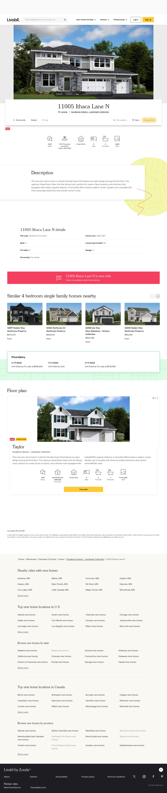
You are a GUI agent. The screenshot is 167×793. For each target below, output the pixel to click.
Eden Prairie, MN (60, 584)
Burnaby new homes (95, 695)
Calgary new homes (129, 695)
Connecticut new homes (96, 656)
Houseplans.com (38, 787)
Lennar (64, 112)
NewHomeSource (12, 787)
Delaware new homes (128, 656)
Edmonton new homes (62, 700)
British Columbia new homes (65, 730)
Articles (103, 20)
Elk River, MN (92, 584)
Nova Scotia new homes (97, 736)
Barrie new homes (26, 695)
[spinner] (65, 19)
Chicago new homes (129, 614)
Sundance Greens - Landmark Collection (90, 112)
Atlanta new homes (26, 614)
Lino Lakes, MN (25, 590)
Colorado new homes (61, 656)
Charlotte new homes (96, 614)
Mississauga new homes (97, 706)
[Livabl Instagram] (144, 776)
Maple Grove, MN (94, 590)
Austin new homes (60, 614)
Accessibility (61, 776)
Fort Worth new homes (62, 620)
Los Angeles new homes (63, 626)
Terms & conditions (116, 776)
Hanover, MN (126, 584)
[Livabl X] (134, 776)
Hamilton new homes (95, 700)
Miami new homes (94, 626)
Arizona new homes (94, 650)
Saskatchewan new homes (132, 745)
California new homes (28, 656)
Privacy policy (87, 776)
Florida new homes (60, 662)
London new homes (27, 706)
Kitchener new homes (130, 700)
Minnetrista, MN (127, 590)
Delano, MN (23, 584)
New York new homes (130, 626)
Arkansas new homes (128, 650)
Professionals (119, 20)
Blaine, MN (57, 578)
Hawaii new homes (127, 662)
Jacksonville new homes (131, 620)
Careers (33, 776)
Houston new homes (95, 620)
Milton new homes (60, 706)
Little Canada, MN (60, 590)
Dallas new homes (26, 620)
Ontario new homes (27, 745)
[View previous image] (8, 65)
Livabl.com (106, 537)
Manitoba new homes (96, 730)
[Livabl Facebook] (153, 776)
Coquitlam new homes (28, 700)
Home (21, 559)
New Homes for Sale (84, 20)
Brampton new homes (62, 695)
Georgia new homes (94, 662)
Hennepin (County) (47, 559)
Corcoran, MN (92, 578)
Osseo (61, 559)
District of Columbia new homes (33, 662)
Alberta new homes (27, 730)
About (7, 776)
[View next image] (158, 65)
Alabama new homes (27, 650)
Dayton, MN (125, 578)
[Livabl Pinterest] (162, 776)
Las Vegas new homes (28, 626)
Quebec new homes (95, 745)
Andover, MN (24, 578)
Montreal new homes (129, 706)
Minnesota (31, 559)
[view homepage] (13, 19)
